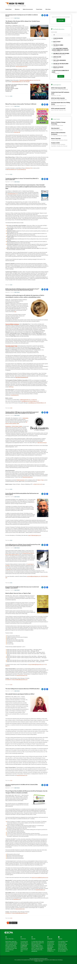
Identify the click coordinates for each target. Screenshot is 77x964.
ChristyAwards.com (14, 395)
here (37, 945)
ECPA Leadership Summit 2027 (58, 108)
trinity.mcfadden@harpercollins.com (36, 664)
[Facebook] (45, 15)
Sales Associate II (55, 128)
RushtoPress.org (37, 958)
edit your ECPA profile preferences (50, 948)
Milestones (17, 9)
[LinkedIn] (42, 15)
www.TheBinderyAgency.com (34, 535)
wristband (8, 569)
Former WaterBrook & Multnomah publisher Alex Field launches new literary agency (22, 494)
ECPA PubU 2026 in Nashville (58, 98)
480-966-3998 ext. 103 (41, 403)
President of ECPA (55, 143)
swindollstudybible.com (13, 193)
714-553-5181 (34, 399)
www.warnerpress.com (11, 169)
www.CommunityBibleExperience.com (40, 877)
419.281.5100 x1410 (37, 484)
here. (15, 311)
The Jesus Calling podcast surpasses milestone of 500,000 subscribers (22, 688)
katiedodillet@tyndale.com (17, 81)
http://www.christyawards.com (21, 377)
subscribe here (34, 951)
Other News (48, 9)
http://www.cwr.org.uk (42, 442)
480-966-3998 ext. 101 (34, 401)
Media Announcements (28, 9)
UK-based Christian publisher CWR (16, 422)
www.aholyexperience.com (21, 66)
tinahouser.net (17, 132)
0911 (11, 96)
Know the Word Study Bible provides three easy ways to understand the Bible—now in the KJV (22, 587)
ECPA (42, 960)
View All (61, 76)
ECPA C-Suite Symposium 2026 (58, 88)
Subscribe (61, 20)
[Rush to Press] (14, 3)
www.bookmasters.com (28, 477)
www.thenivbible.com (40, 889)
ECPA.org (11, 387)
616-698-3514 (8, 679)
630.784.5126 (37, 80)
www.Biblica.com (17, 899)
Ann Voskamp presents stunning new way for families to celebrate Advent (21, 15)
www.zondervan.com (20, 909)
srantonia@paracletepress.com (33, 576)
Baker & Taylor (40, 480)
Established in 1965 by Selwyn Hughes (13, 426)
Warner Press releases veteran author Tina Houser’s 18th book (20, 104)
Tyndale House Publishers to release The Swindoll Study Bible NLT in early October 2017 (22, 179)
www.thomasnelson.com (22, 675)
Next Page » (14, 922)
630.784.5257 (27, 81)
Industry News (8, 9)
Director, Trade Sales (56, 138)
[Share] (47, 15)
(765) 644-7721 (29, 168)
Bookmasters (25, 418)
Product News (39, 9)
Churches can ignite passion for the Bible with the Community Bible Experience (21, 785)
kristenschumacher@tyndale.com (26, 80)
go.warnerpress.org (21, 169)
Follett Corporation (21, 480)
